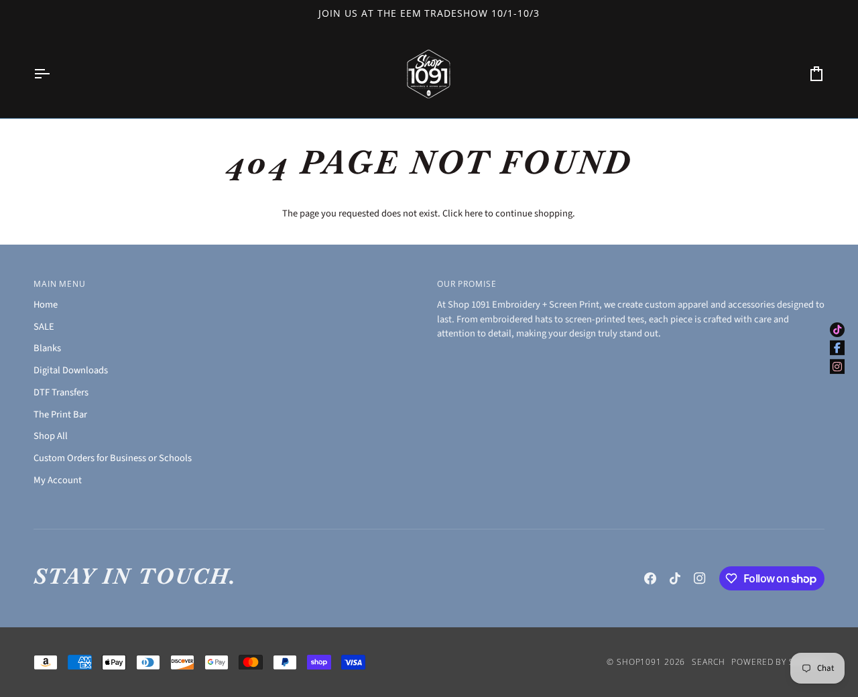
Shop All (51, 436)
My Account (58, 480)
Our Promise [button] (467, 284)
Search (708, 662)
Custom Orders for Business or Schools (113, 458)
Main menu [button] (60, 284)
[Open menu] (54, 74)
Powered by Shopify (777, 662)
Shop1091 (639, 662)
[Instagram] (700, 578)
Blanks (47, 348)
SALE (44, 327)
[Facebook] (650, 578)
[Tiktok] (675, 578)
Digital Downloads (71, 370)
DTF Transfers (61, 392)
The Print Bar (60, 414)
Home (46, 305)
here (474, 213)
